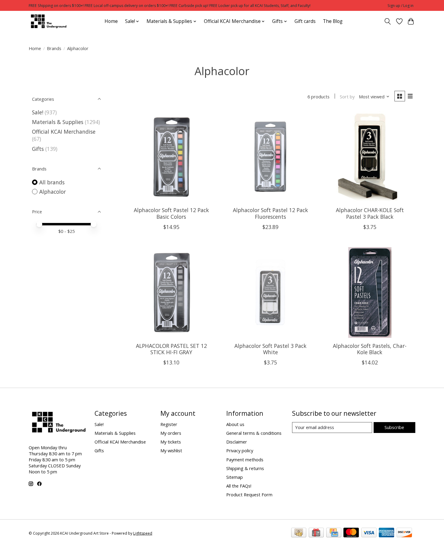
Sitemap (234, 477)
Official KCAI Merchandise (63, 131)
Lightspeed (142, 533)
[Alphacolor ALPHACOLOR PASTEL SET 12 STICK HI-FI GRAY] (171, 292)
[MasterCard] (351, 533)
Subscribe (394, 427)
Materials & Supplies (57, 122)
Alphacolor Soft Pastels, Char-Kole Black (370, 349)
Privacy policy (239, 450)
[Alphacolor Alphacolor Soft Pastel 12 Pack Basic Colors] (171, 156)
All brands (52, 182)
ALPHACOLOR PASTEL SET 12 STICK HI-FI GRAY (171, 349)
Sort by (347, 97)
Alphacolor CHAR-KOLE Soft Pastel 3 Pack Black (370, 213)
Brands (54, 48)
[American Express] (386, 533)
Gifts (38, 148)
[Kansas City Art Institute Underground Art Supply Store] (48, 21)
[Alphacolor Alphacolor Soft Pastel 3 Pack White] (270, 292)
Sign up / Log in (400, 5)
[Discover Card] (404, 533)
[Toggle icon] (387, 21)
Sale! (37, 112)
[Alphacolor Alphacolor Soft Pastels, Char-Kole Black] (369, 292)
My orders (170, 433)
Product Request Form (249, 494)
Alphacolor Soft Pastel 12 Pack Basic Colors (171, 213)
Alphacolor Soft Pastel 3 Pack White (270, 349)
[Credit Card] (333, 533)
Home (111, 21)
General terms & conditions (254, 433)
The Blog (333, 21)
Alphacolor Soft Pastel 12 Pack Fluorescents (270, 213)
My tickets (170, 442)
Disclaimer (236, 442)
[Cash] (298, 533)
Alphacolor (52, 191)
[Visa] (369, 533)
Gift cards (305, 21)
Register (168, 424)
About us (235, 424)
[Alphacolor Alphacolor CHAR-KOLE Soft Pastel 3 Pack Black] (369, 156)
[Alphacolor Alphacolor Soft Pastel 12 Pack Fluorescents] (270, 156)
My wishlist (171, 450)
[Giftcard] (316, 533)
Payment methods (244, 459)
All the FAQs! (238, 486)
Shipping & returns (245, 468)
